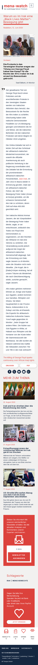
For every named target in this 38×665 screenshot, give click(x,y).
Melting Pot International (26, 56)
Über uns (5, 648)
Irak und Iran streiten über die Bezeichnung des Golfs (18, 407)
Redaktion (7, 28)
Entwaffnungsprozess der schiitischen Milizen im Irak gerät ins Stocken (16, 450)
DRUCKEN (10, 366)
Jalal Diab (23, 179)
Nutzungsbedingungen (10, 653)
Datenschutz (27, 648)
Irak (8, 581)
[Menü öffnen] (31, 5)
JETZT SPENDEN (19, 622)
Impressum (15, 648)
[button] (9, 372)
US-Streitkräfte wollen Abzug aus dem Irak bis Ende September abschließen (17, 495)
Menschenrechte (20, 581)
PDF (28, 366)
